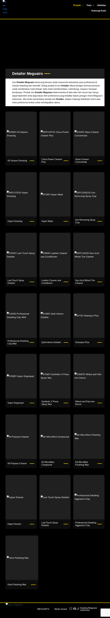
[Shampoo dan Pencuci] (55, 194)
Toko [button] (88, 5)
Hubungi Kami (98, 11)
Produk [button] (77, 5)
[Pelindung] (21, 134)
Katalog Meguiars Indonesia (88, 609)
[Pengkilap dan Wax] (55, 376)
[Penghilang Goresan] (55, 436)
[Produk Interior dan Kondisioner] (55, 255)
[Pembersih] (55, 134)
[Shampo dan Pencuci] (88, 315)
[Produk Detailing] (21, 255)
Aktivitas (101, 5)
